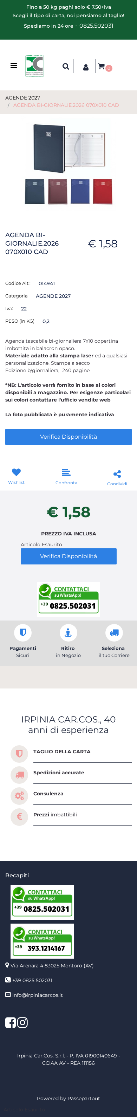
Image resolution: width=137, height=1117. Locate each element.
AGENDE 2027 (22, 98)
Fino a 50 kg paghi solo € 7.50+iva (68, 7)
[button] (68, 163)
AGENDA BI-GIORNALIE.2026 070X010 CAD (66, 105)
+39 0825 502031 (32, 980)
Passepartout (83, 1098)
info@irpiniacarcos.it (37, 995)
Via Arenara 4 (52, 965)
